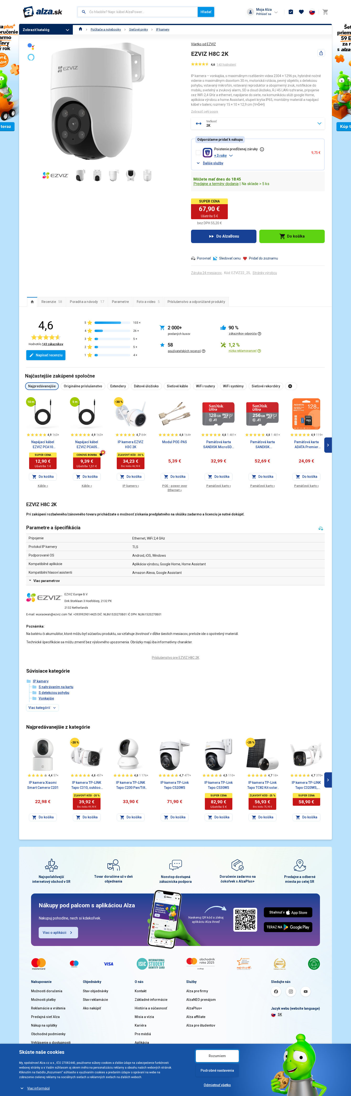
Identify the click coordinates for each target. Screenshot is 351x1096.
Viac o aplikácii (54, 933)
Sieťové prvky (138, 29)
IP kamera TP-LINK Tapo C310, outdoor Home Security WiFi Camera (86, 785)
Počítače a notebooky (106, 29)
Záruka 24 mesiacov (206, 273)
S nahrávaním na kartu (56, 687)
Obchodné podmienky (48, 1034)
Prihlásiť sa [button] (263, 14)
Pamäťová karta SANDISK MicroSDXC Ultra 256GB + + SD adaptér (263, 445)
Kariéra (140, 1025)
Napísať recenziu (49, 355)
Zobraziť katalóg (36, 30)
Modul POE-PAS (174, 442)
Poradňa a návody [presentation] (87, 302)
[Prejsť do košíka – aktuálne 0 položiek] (325, 12)
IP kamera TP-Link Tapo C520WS (174, 785)
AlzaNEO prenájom (201, 1000)
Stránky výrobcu (265, 273)
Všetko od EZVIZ (203, 44)
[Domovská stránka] (80, 29)
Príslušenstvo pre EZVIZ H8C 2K (175, 658)
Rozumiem (217, 1056)
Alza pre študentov (200, 1025)
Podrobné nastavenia (217, 1070)
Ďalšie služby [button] (213, 163)
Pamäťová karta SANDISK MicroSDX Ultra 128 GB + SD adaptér (218, 445)
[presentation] (32, 301)
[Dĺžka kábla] (31, 402)
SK (280, 1014)
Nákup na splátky (44, 1025)
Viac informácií (38, 1088)
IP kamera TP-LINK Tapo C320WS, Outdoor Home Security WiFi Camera (306, 785)
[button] (261, 155)
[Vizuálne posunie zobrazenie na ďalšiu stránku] (328, 445)
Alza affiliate (195, 1017)
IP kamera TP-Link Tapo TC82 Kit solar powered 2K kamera (262, 785)
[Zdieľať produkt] (321, 53)
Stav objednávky (95, 991)
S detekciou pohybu (54, 693)
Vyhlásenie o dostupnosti (51, 1042)
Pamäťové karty (218, 486)
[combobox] (138, 12)
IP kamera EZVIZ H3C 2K (131, 444)
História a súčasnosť (151, 1008)
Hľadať (206, 12)
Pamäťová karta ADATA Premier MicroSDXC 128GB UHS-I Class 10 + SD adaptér (306, 445)
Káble (43, 486)
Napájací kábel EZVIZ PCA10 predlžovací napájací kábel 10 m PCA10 (42, 445)
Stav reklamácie (95, 1000)
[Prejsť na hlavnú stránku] (42, 12)
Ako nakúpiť (92, 1008)
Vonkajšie (46, 698)
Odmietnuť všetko (217, 1085)
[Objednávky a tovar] (291, 12)
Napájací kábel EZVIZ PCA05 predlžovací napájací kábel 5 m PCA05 (86, 445)
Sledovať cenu (230, 258)
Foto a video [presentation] (148, 302)
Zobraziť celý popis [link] (204, 111)
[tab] (32, 301)
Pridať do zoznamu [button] (263, 258)
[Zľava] (118, 402)
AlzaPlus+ (194, 1008)
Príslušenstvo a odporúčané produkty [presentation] (196, 302)
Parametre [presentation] (120, 302)
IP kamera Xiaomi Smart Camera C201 (42, 785)
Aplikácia (142, 1042)
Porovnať (204, 258)
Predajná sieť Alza (45, 1017)
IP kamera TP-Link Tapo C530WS (218, 785)
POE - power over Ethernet (174, 488)
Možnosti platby (43, 1000)
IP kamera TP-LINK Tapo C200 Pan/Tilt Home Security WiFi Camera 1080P (130, 785)
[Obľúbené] (301, 12)
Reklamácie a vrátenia (48, 1008)
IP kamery (162, 29)
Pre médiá (143, 1034)
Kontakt (140, 991)
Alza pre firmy (197, 991)
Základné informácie (151, 1000)
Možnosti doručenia (46, 991)
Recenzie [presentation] (52, 302)
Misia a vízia (144, 1017)
